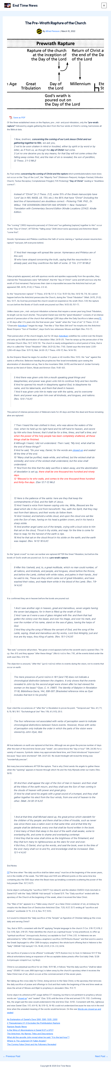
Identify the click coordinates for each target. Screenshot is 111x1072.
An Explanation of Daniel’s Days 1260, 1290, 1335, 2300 (32, 1019)
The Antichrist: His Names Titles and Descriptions (30, 1033)
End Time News (25, 5)
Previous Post (11, 1056)
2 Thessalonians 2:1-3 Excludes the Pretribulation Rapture (33, 1023)
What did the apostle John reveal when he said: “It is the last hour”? (38, 1037)
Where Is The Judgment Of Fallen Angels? (26, 1041)
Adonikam (22, 325)
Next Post (101, 1056)
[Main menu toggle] (104, 5)
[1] (100, 318)
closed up (77, 450)
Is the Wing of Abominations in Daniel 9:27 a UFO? (30, 1030)
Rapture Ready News (17, 1026)
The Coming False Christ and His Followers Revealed (31, 1044)
